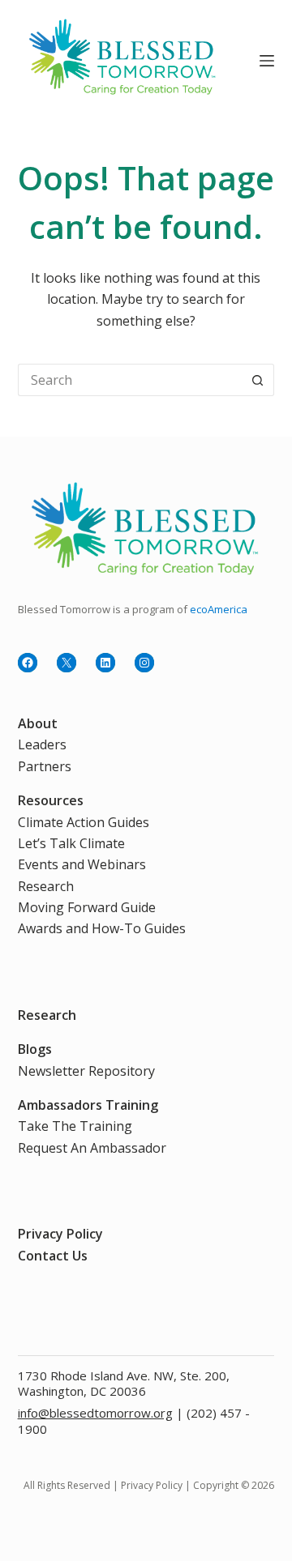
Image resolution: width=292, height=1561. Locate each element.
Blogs (35, 1049)
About (38, 723)
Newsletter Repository (86, 1071)
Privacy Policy (60, 1234)
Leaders (42, 744)
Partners (44, 766)
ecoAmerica (218, 609)
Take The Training (75, 1126)
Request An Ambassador (92, 1148)
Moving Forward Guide (87, 907)
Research (46, 886)
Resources (51, 800)
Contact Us (53, 1256)
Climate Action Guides (83, 822)
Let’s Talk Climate (71, 843)
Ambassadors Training (88, 1105)
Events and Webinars (82, 864)
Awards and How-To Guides (102, 928)
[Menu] (267, 60)
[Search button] (258, 380)
